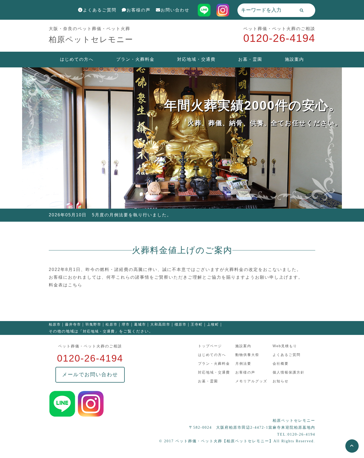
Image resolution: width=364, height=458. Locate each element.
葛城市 (140, 324)
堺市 (126, 324)
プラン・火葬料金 (135, 59)
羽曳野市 (93, 324)
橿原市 (181, 324)
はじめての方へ (77, 59)
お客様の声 (139, 10)
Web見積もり (285, 346)
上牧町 (213, 324)
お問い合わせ (175, 10)
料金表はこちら (65, 285)
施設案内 (294, 59)
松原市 (112, 324)
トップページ (210, 346)
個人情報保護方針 (289, 372)
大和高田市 (160, 324)
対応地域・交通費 (196, 59)
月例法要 (243, 364)
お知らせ (281, 381)
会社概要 (281, 364)
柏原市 (55, 324)
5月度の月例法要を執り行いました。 (132, 215)
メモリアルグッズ (251, 381)
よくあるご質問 (99, 10)
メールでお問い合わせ (90, 374)
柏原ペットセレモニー (91, 39)
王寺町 (197, 324)
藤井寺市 (73, 324)
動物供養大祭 (247, 355)
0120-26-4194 (279, 38)
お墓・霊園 (250, 59)
